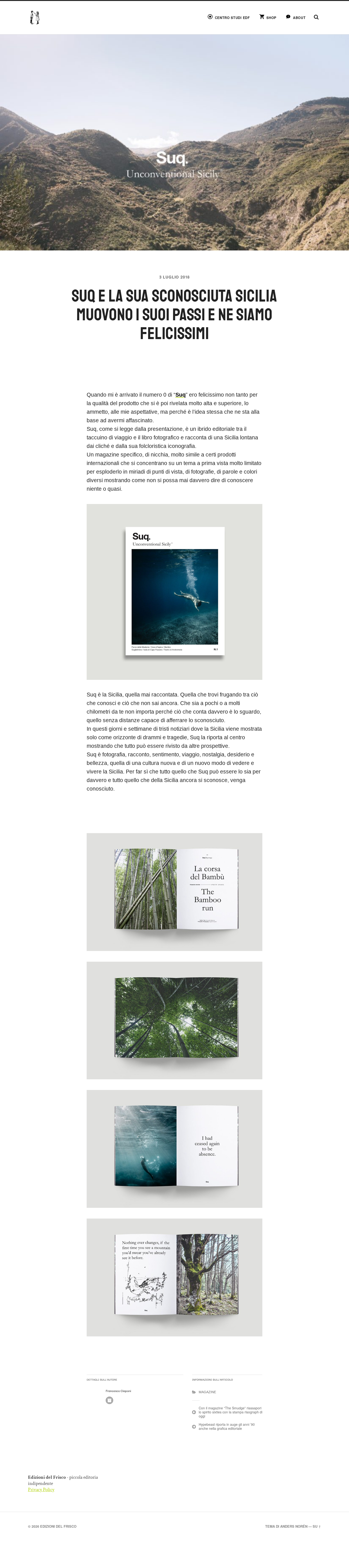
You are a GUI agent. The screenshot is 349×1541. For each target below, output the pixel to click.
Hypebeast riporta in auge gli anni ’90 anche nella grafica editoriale (227, 1426)
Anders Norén (293, 1526)
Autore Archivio (109, 1400)
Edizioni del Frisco (58, 1526)
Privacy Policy (41, 1490)
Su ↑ (317, 1526)
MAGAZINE (207, 1392)
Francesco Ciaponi (118, 1390)
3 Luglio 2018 (174, 277)
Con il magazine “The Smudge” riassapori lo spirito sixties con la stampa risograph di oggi (230, 1412)
